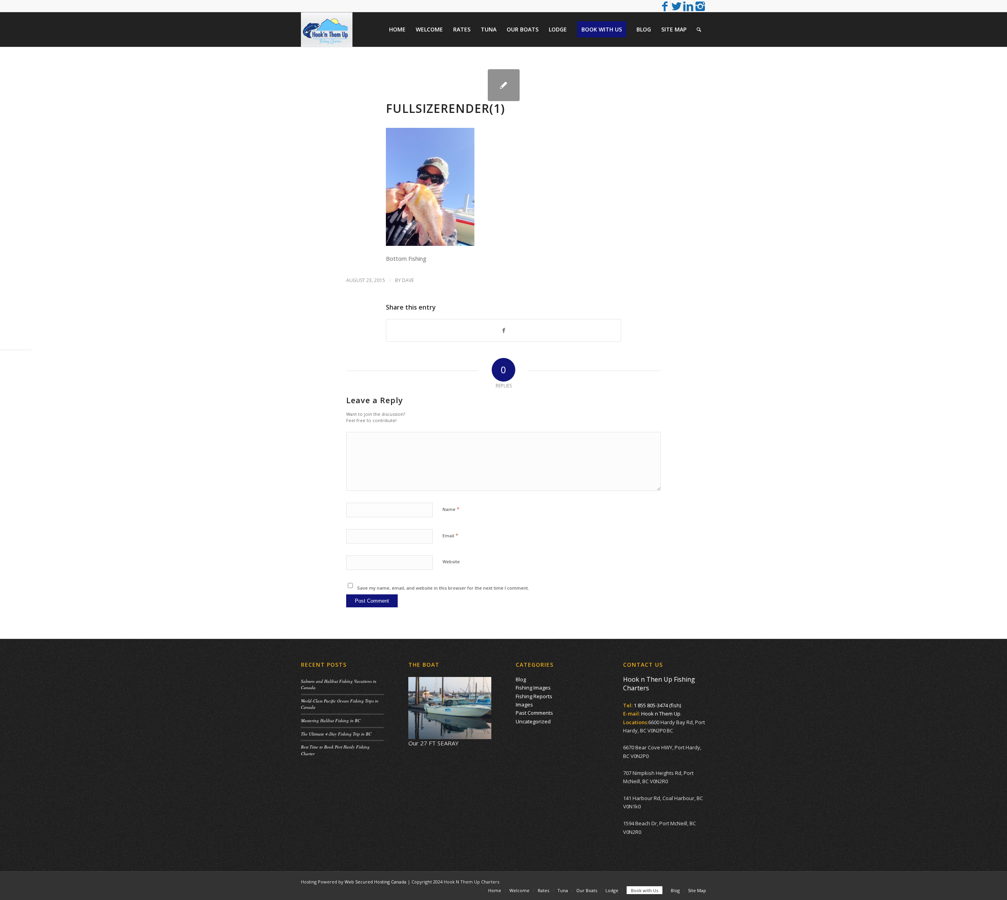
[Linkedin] (688, 6)
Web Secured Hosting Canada (375, 882)
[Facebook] (664, 6)
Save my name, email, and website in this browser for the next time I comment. (443, 588)
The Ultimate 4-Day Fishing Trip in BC (336, 734)
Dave (408, 280)
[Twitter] (676, 6)
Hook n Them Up (661, 713)
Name (451, 509)
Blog (521, 679)
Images (524, 704)
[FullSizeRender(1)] (504, 85)
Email (450, 535)
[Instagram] (700, 6)
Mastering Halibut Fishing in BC (330, 720)
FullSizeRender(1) (445, 108)
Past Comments (534, 712)
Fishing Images (533, 687)
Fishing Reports (534, 696)
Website (451, 561)
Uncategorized (533, 721)
